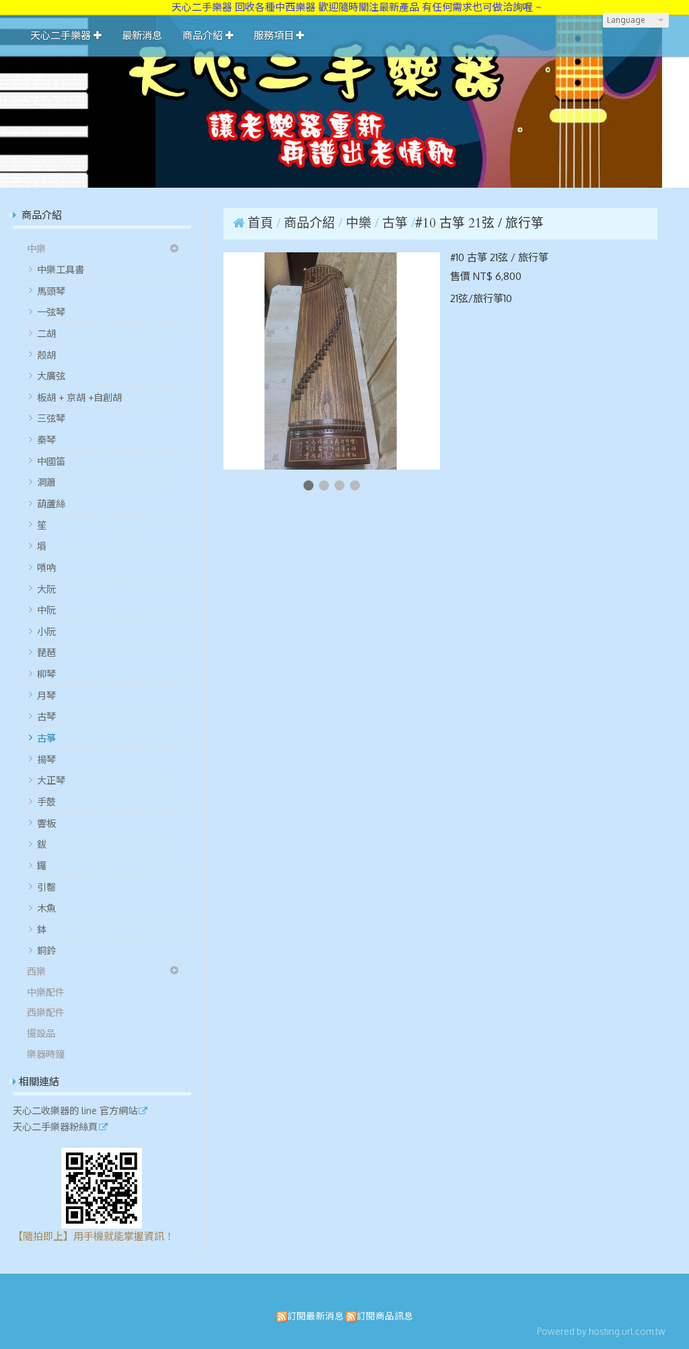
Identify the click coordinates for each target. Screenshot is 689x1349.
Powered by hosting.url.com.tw (601, 1331)
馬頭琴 (51, 291)
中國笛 (51, 461)
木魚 (46, 908)
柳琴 (46, 673)
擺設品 (41, 1033)
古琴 (46, 716)
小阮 (46, 631)
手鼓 (46, 801)
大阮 (46, 589)
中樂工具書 (60, 269)
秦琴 (46, 439)
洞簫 (46, 482)
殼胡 (46, 355)
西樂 (36, 971)
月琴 (46, 695)
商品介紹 (311, 223)
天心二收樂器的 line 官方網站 (75, 1110)
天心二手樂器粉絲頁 (55, 1127)
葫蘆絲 (51, 503)
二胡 (46, 333)
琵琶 (46, 652)
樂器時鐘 (46, 1054)
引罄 (46, 887)
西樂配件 (46, 1012)
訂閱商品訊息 (385, 1315)
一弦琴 (51, 311)
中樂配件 (46, 992)
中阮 (46, 610)
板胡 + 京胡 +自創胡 (79, 397)
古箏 (46, 737)
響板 (46, 823)
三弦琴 (51, 418)
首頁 (260, 223)
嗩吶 (46, 567)
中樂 (36, 248)
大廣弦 (51, 375)
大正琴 (51, 780)
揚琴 (46, 759)
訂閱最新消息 (315, 1315)
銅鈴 (46, 950)
